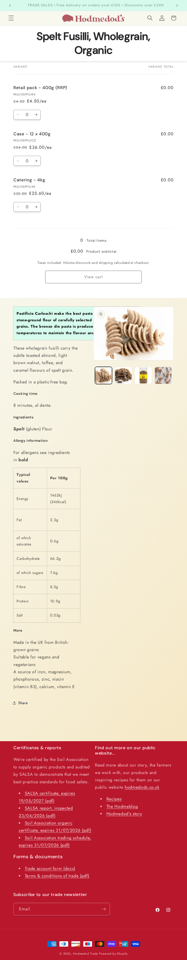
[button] (11, 18)
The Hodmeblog (122, 806)
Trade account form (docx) (50, 868)
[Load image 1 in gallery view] (103, 375)
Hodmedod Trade (85, 953)
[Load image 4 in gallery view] (163, 375)
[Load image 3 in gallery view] (143, 375)
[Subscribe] (104, 909)
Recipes (114, 799)
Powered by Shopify (113, 953)
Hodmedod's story (124, 814)
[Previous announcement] (10, 5)
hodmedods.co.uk (142, 787)
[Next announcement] (177, 5)
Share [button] (23, 703)
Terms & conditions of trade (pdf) (57, 876)
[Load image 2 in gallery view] (123, 375)
